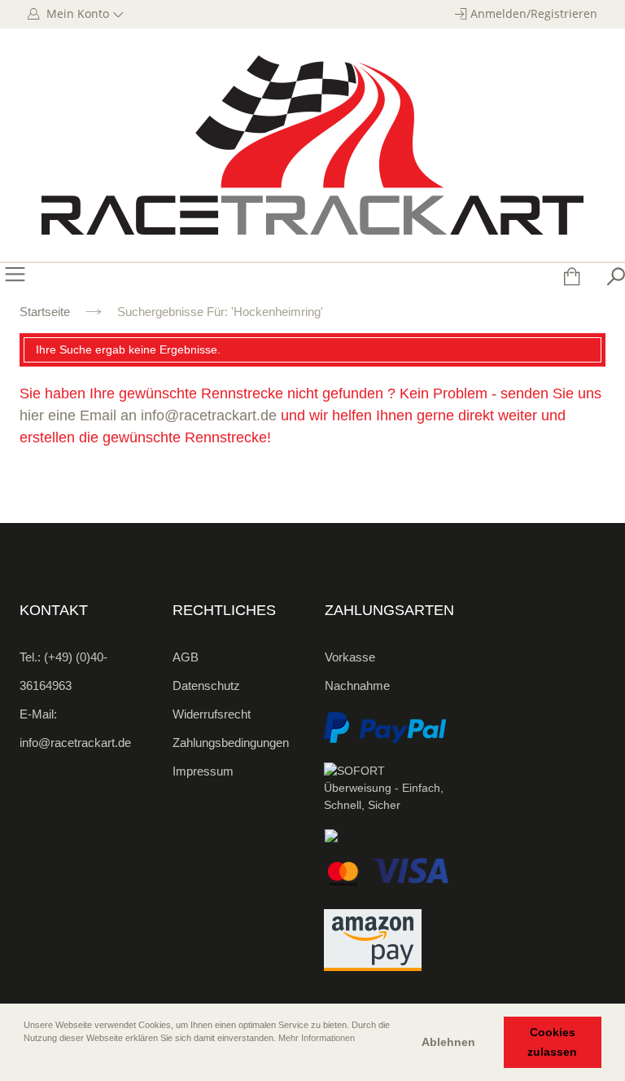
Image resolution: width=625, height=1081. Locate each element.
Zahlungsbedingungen (231, 742)
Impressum (203, 771)
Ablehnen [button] (448, 1041)
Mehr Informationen (316, 1038)
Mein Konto (76, 13)
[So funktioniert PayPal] (385, 727)
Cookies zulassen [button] (552, 1042)
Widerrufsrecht (212, 714)
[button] (25, 1060)
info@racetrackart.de (75, 742)
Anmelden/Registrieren (533, 13)
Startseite (45, 312)
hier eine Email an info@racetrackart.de (148, 415)
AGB (186, 657)
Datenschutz (206, 685)
